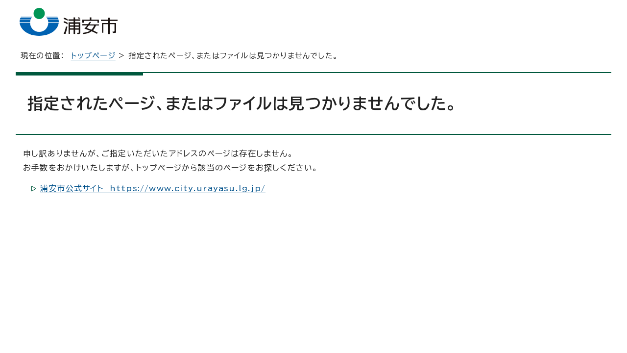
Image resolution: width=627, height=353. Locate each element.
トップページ (93, 55)
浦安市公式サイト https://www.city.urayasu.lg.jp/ (152, 188)
